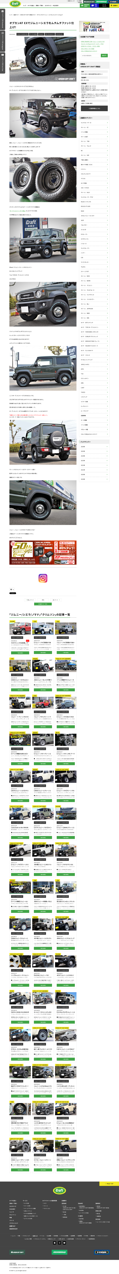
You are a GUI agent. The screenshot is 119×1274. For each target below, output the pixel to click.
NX (81, 150)
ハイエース (84, 243)
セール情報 (84, 420)
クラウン (94, 46)
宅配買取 (80, 1235)
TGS (82, 374)
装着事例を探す (86, 5)
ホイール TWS (85, 141)
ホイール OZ (84, 127)
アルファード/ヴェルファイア (88, 44)
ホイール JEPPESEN (87, 308)
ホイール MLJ (85, 304)
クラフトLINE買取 (64, 1235)
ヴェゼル (83, 267)
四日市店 (81, 1218)
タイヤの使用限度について (30, 1213)
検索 (103, 55)
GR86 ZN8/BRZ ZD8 (86, 41)
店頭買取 (73, 1235)
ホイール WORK (85, 281)
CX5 (82, 257)
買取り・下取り (39, 5)
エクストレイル (84, 239)
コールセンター (104, 5)
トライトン (83, 169)
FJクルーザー (84, 234)
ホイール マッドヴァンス (87, 295)
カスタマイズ (48, 5)
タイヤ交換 (84, 183)
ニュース (11, 1212)
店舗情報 (83, 415)
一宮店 (64, 1214)
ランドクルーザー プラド (87, 197)
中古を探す (56, 5)
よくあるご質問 (28, 1239)
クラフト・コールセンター (102, 1235)
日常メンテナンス (28, 1211)
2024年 (83, 456)
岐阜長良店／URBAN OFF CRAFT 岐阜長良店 (86, 1207)
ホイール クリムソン (86, 285)
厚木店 (98, 1213)
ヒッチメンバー (85, 406)
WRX (98, 46)
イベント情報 (84, 132)
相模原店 (99, 1216)
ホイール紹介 (84, 137)
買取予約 (93, 1235)
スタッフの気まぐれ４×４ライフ (89, 51)
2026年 (83, 446)
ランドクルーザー (85, 248)
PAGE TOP (110, 1184)
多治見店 (81, 1210)
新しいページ (31, 600)
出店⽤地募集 (71, 1239)
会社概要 (49, 1235)
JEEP (82, 220)
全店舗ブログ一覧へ (43, 604)
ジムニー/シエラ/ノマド (99, 41)
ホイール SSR (85, 155)
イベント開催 (84, 425)
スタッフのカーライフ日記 (87, 49)
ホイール (46, 1206)
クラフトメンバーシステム (39, 1239)
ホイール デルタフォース (87, 290)
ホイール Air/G (85, 192)
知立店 (64, 1212)
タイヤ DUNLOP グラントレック (89, 336)
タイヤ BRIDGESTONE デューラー (90, 341)
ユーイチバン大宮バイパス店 (103, 1222)
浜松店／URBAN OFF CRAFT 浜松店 (103, 1207)
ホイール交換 (27, 1206)
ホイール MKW (85, 313)
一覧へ (43, 600)
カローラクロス (85, 188)
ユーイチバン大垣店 (83, 1213)
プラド (102, 44)
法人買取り (79, 1)
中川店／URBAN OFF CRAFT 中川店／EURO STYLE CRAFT (69, 1207)
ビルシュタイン (85, 378)
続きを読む (20, 653)
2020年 (83, 474)
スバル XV (83, 229)
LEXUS (83, 46)
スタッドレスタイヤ (85, 174)
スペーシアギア (85, 271)
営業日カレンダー (71, 1)
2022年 (83, 465)
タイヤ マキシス (85, 355)
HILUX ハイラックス (86, 202)
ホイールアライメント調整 (30, 1208)
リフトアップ (84, 397)
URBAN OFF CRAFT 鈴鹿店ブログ (27, 14)
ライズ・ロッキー (85, 262)
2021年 (83, 470)
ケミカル (83, 178)
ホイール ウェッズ (86, 146)
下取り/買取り (84, 160)
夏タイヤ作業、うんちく (87, 164)
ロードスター (88, 46)
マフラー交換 (84, 401)
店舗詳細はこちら (94, 108)
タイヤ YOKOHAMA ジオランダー (90, 332)
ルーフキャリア (84, 411)
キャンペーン (12, 1215)
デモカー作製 (84, 429)
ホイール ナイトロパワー (88, 299)
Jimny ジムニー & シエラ (87, 216)
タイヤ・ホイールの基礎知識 (49, 1200)
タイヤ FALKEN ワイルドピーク (89, 346)
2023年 (83, 460)
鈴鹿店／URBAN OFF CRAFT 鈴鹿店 (85, 1222)
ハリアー (98, 44)
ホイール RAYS (85, 276)
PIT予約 (86, 1235)
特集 (10, 1217)
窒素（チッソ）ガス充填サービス (31, 1216)
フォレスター (84, 225)
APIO (82, 369)
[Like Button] (11, 589)
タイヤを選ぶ (31, 5)
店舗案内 (115, 5)
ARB (82, 383)
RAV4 (82, 211)
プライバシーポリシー (81, 1239)
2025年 (83, 451)
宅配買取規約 (92, 1239)
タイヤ (45, 1203)
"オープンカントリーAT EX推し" (17, 211)
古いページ (55, 600)
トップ (24, 5)
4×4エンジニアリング (86, 360)
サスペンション (47, 1208)
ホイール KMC (85, 318)
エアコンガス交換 (28, 1218)
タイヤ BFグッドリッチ (87, 322)
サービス (25, 1200)
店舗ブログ (16, 14)
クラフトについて (13, 1223)
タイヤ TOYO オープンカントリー (90, 327)
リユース (11, 1220)
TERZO (83, 392)
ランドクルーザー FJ (86, 123)
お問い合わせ (62, 1239)
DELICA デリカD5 (85, 206)
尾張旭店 (65, 1217)
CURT (82, 388)
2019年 (83, 479)
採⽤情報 (80, 2)
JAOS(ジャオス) (85, 364)
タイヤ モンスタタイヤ (87, 350)
